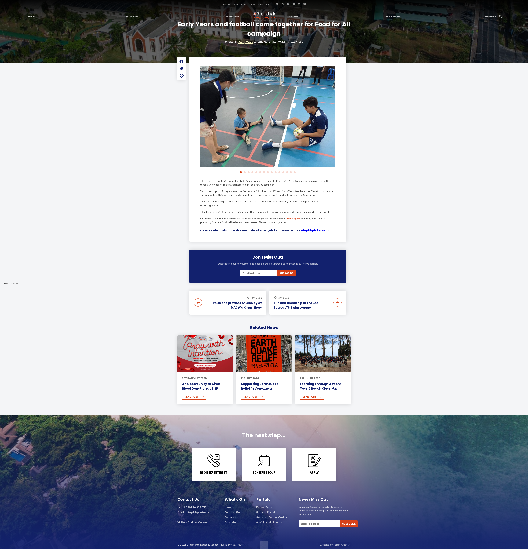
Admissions (130, 16)
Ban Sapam (293, 218)
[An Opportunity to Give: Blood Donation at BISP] (205, 353)
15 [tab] (294, 172)
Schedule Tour (240, 4)
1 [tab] (241, 172)
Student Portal (265, 512)
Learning (295, 16)
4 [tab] (252, 172)
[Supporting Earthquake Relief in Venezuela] (264, 353)
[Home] (264, 16)
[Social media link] (277, 4)
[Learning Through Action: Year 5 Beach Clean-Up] (323, 353)
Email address (12, 283)
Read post (191, 397)
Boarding (232, 16)
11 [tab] (279, 172)
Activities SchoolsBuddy (271, 517)
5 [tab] (256, 172)
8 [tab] (267, 172)
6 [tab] (260, 172)
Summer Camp (234, 512)
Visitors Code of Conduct (193, 522)
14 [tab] (291, 172)
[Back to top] (264, 545)
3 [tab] (248, 172)
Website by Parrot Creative (335, 544)
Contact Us (188, 499)
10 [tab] (275, 172)
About (30, 16)
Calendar (231, 522)
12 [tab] (283, 172)
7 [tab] (264, 172)
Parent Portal (264, 507)
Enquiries (226, 4)
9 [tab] (271, 172)
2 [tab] (244, 172)
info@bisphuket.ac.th (315, 230)
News (252, 4)
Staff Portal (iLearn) (269, 522)
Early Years (245, 42)
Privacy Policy (236, 544)
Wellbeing (393, 16)
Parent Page (263, 4)
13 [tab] (287, 172)
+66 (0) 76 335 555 (194, 507)
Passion (490, 16)
